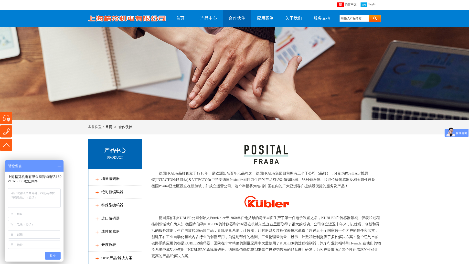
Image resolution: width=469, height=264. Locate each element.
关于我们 (293, 18)
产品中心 (208, 18)
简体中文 (351, 4)
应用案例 (265, 18)
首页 (180, 18)
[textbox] (354, 18)
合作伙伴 (237, 18)
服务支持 (322, 18)
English (372, 4)
